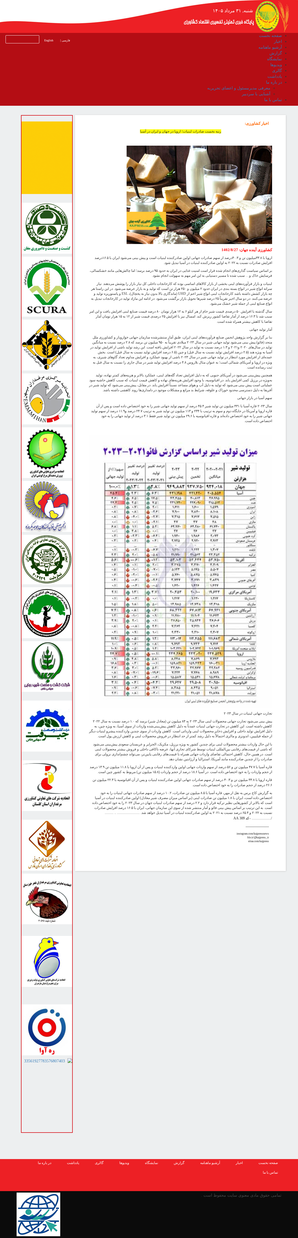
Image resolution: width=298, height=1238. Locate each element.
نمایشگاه (151, 1163)
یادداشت (73, 1163)
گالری (99, 1163)
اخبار (239, 1163)
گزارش (179, 1163)
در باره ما (44, 1163)
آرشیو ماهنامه (210, 1163)
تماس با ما (270, 1172)
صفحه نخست (268, 1163)
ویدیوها (124, 1163)
